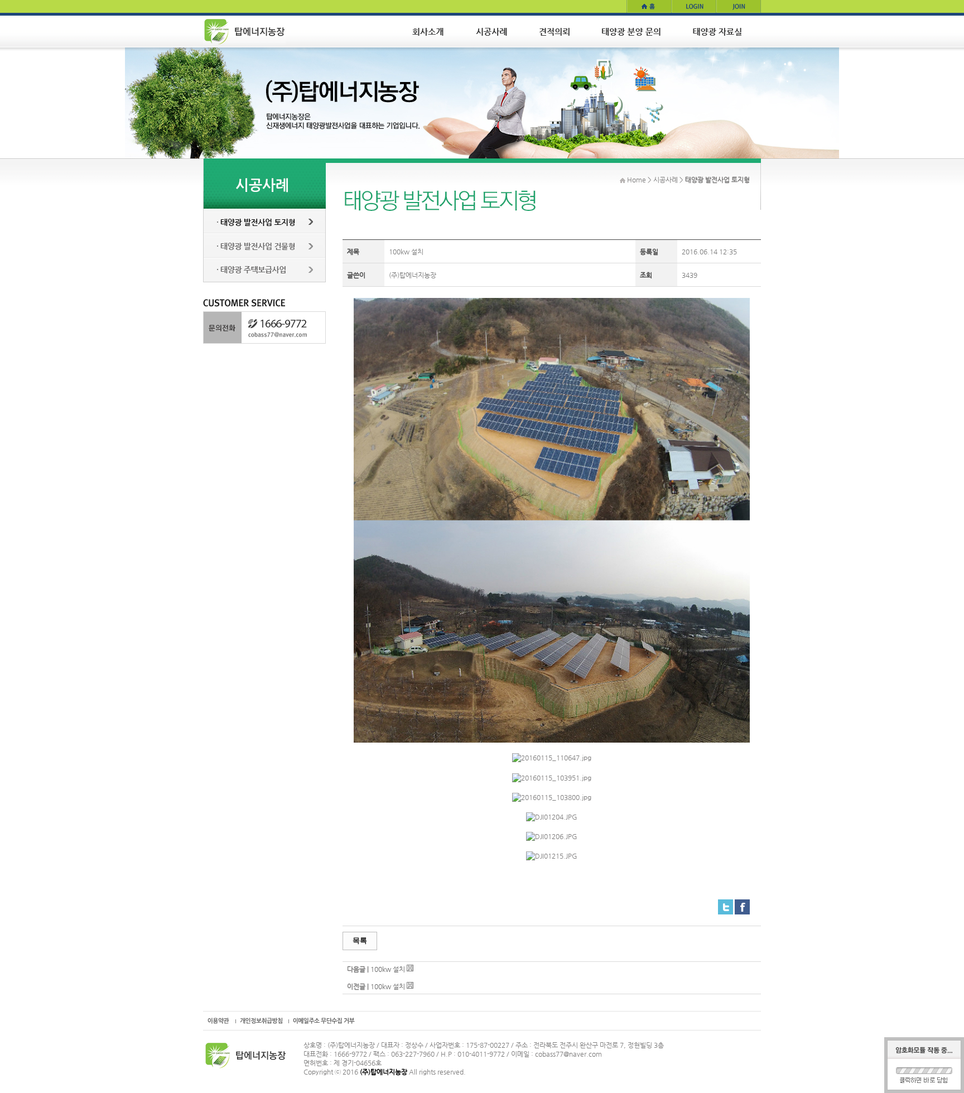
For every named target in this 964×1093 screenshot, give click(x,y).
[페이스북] (742, 904)
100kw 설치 (387, 969)
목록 (360, 940)
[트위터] (725, 904)
